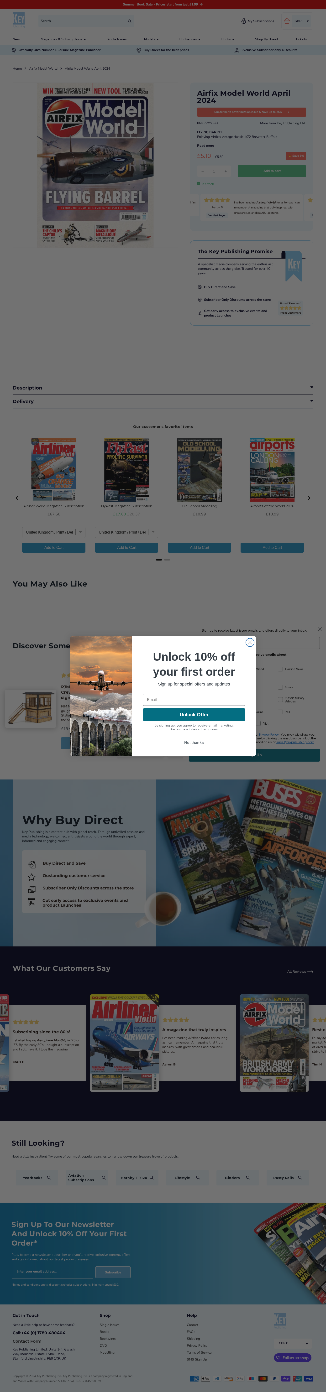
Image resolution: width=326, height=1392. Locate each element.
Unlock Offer (194, 714)
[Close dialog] (250, 642)
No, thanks (194, 743)
